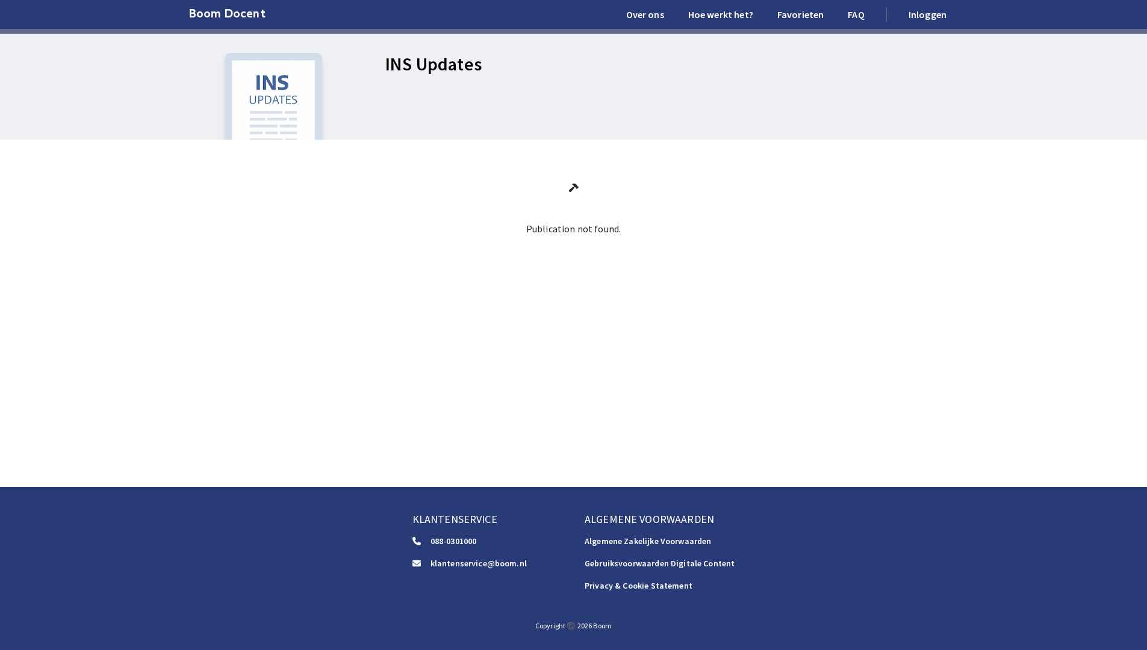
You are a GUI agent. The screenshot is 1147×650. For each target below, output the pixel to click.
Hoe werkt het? (720, 14)
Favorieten (800, 14)
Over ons (645, 14)
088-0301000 (454, 541)
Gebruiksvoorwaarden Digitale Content (660, 563)
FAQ (856, 14)
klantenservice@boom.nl (479, 563)
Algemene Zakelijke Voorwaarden (648, 541)
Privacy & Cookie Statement (638, 585)
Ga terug (574, 255)
